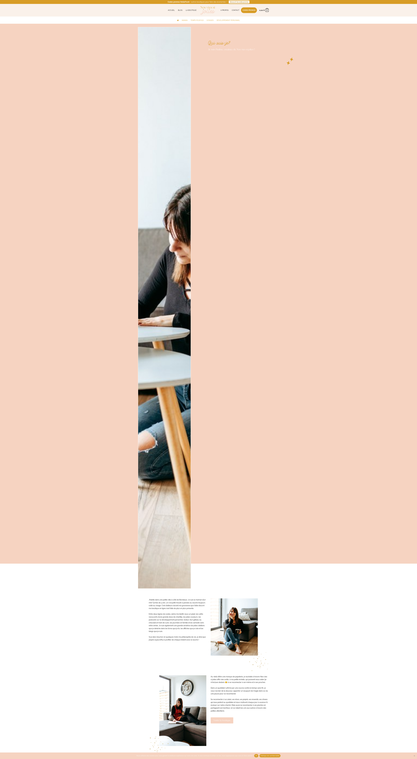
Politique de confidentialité (270, 755)
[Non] (414, 756)
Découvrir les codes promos (239, 2)
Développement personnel (228, 20)
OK (256, 755)
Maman (185, 20)
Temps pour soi (197, 20)
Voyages (210, 20)
